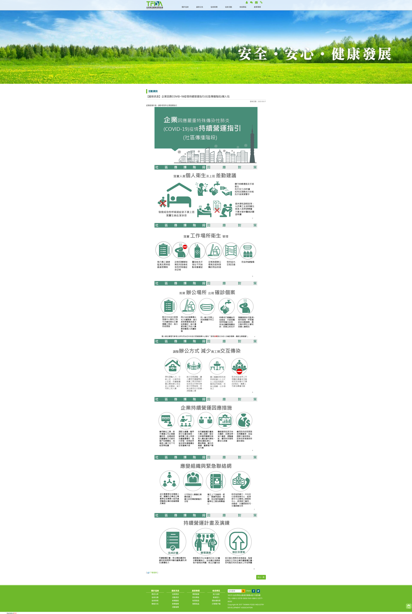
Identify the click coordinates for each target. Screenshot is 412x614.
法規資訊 (175, 594)
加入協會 (216, 594)
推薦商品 (195, 604)
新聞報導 (175, 604)
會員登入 (216, 597)
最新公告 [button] (199, 7)
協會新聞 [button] (214, 7)
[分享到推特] (258, 591)
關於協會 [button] (185, 7)
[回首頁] (154, 5)
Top (408, 608)
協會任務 (155, 597)
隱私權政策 (216, 600)
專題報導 (195, 594)
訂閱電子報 (216, 604)
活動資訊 (175, 597)
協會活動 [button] (228, 7)
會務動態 (175, 600)
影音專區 (195, 597)
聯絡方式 (155, 604)
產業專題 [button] (257, 7)
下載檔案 (153, 572)
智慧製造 (195, 600)
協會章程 (155, 600)
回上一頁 (261, 577)
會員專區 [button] (242, 7)
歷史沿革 (155, 594)
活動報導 (175, 607)
